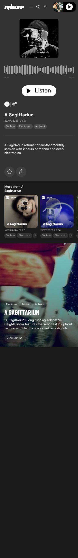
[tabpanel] (39, 70)
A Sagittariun (19, 114)
